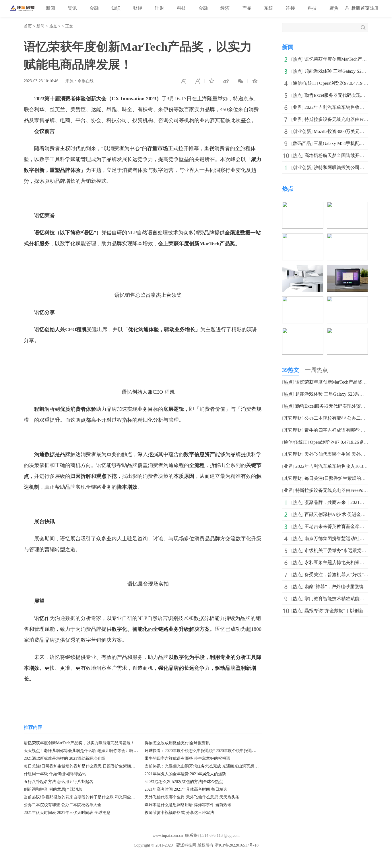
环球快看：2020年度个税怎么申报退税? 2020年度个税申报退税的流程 (206, 751)
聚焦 (334, 8)
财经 (137, 8)
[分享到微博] (226, 81)
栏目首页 (360, 8)
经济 (225, 8)
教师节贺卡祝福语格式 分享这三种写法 (179, 812)
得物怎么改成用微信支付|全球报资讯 (177, 743)
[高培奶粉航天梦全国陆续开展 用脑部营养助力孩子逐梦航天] (347, 237)
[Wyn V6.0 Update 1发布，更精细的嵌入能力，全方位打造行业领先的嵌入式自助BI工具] (347, 300)
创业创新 (302, 131)
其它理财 (293, 418)
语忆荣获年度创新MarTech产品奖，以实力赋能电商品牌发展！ (79, 743)
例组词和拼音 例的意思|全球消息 (53, 789)
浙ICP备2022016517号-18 (237, 845)
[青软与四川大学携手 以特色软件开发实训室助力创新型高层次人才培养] (302, 300)
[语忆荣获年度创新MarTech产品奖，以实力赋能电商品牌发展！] (302, 205)
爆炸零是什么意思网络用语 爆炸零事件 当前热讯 (188, 805)
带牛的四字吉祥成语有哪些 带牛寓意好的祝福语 (187, 758)
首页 (28, 26)
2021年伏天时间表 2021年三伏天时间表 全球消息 (67, 812)
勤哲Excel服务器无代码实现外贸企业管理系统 (341, 406)
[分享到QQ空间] (255, 81)
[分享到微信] (240, 81)
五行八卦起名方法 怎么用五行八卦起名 (58, 782)
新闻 (50, 8)
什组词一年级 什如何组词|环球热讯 (55, 774)
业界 (297, 107)
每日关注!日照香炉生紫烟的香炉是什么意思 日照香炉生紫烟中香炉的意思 (89, 766)
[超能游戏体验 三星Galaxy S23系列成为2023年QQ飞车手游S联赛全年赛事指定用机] (347, 205)
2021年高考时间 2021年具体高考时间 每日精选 (186, 789)
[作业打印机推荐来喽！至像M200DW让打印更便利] (302, 268)
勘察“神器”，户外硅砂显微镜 (334, 586)
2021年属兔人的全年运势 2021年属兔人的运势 (185, 774)
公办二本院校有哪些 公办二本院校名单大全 (62, 805)
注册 (374, 8)
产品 (246, 8)
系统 (268, 8)
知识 (116, 8)
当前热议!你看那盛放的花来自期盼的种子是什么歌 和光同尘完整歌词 (85, 797)
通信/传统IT (305, 83)
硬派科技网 (186, 845)
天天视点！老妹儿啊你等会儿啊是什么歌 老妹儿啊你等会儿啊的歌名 (84, 751)
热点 (53, 26)
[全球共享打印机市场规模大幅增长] (302, 331)
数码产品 (302, 143)
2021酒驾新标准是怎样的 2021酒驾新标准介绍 (64, 758)
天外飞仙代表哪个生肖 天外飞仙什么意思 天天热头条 (192, 797)
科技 (181, 8)
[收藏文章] (212, 81)
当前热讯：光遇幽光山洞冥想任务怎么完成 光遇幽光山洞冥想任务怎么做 (209, 766)
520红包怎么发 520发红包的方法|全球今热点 (184, 782)
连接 (290, 8)
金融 (94, 8)
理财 (159, 8)
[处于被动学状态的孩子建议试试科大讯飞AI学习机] (347, 268)
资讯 (72, 8)
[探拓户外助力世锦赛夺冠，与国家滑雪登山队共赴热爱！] (347, 331)
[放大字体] (197, 81)
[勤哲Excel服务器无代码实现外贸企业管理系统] (302, 237)
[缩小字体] (183, 81)
